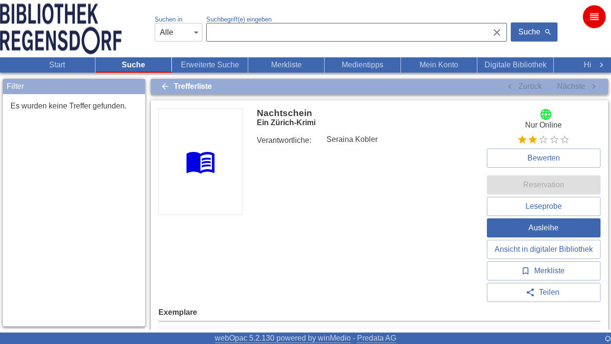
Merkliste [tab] (286, 65)
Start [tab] (57, 65)
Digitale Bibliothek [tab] (516, 65)
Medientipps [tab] (362, 65)
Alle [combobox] (166, 32)
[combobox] (345, 32)
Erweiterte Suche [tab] (210, 65)
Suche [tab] (133, 65)
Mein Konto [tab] (439, 65)
